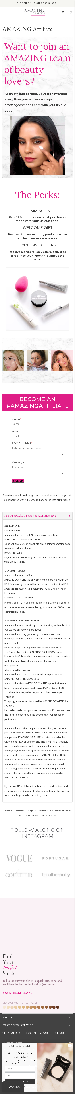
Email (15, 431)
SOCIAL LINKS (21, 443)
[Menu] (4, 12)
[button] (55, 12)
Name (16, 419)
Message (18, 462)
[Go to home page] (35, 12)
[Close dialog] (70, 1045)
